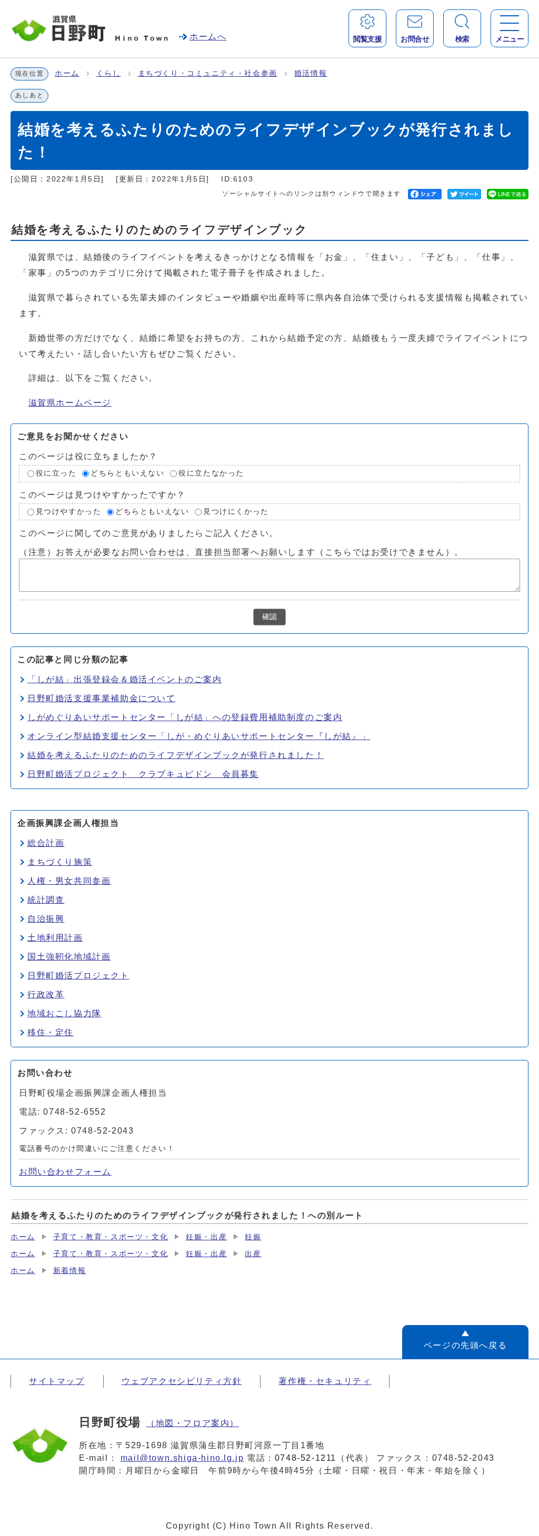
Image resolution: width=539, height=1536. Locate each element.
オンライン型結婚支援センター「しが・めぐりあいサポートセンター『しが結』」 (198, 736)
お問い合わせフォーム (65, 1171)
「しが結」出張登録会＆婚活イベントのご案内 (124, 679)
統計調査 (45, 899)
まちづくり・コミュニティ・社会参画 (207, 73)
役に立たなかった (211, 473)
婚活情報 (310, 73)
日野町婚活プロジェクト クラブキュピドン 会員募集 (143, 774)
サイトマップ (57, 1381)
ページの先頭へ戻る (465, 1345)
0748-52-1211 (305, 1457)
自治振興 (45, 918)
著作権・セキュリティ (324, 1381)
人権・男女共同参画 (69, 880)
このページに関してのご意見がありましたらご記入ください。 (148, 533)
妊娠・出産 (206, 1237)
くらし (108, 73)
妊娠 (253, 1237)
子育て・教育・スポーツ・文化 (110, 1237)
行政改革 (45, 994)
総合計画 (45, 842)
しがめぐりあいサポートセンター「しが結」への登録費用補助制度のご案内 (184, 717)
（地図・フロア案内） (192, 1423)
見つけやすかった (69, 512)
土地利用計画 (55, 937)
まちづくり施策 (59, 861)
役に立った (56, 473)
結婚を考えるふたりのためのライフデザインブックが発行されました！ (175, 755)
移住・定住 (50, 1032)
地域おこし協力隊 (64, 1013)
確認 (269, 617)
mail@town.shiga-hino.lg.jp (182, 1457)
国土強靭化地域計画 (69, 956)
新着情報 (69, 1271)
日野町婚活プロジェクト (78, 975)
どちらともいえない (127, 473)
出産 (253, 1254)
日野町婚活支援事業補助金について (101, 698)
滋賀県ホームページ (70, 402)
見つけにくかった (236, 512)
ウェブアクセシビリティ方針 (182, 1381)
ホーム (67, 73)
